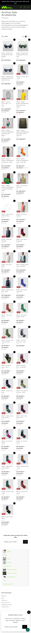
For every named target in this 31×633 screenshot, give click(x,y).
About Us (3, 595)
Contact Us (4, 600)
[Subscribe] (24, 627)
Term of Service (5, 602)
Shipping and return (6, 604)
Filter (6, 36)
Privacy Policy (5, 606)
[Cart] (25, 7)
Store (2, 598)
